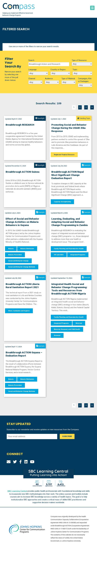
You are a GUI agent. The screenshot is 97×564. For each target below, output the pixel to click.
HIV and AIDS (59, 255)
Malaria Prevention (15, 255)
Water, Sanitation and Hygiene (19, 311)
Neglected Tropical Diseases (64, 155)
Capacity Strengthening (62, 202)
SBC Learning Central (17, 491)
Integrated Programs (77, 255)
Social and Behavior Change (18, 261)
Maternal (79, 323)
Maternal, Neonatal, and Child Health (67, 329)
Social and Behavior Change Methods (21, 267)
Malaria (11, 249)
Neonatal (57, 335)
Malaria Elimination (27, 249)
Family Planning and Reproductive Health (68, 249)
